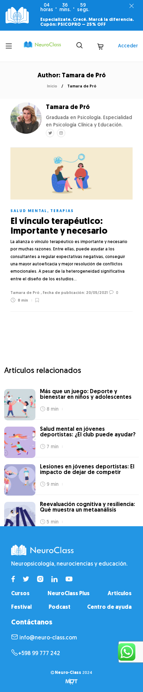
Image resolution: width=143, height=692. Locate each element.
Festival (21, 607)
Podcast (59, 607)
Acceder (128, 46)
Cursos (20, 594)
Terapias (62, 211)
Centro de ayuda (109, 607)
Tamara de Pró (25, 293)
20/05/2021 (96, 293)
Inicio (52, 86)
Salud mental (28, 211)
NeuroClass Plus (69, 594)
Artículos (120, 594)
